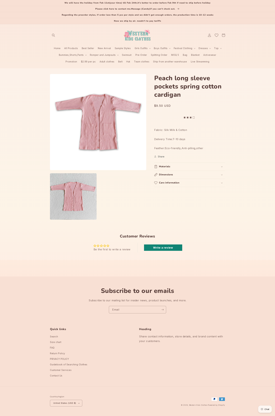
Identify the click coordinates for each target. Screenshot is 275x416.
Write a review (163, 247)
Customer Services (60, 370)
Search (54, 336)
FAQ (52, 347)
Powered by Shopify (216, 405)
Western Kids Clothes (198, 405)
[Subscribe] (162, 309)
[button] (53, 35)
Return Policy (57, 353)
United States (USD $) (64, 403)
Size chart (55, 342)
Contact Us (56, 375)
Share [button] (161, 156)
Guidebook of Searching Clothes (68, 364)
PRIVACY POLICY (59, 359)
